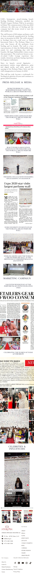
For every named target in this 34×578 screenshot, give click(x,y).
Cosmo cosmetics (27, 543)
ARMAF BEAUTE (26, 555)
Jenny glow (25, 538)
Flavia (23, 535)
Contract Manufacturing (7, 569)
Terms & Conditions (18, 569)
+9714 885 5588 (8, 541)
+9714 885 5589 (8, 543)
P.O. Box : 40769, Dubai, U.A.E (11, 536)
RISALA (23, 533)
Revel (23, 545)
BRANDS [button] (13, 10)
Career (3, 572)
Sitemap (15, 566)
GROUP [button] (6, 10)
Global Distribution (6, 567)
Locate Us (4, 564)
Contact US (26, 10)
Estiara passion (26, 550)
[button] (1, 507)
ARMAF (23, 530)
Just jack (24, 540)
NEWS (19, 10)
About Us (4, 562)
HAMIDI (23, 553)
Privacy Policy (17, 571)
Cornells (24, 548)
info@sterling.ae (7, 538)
